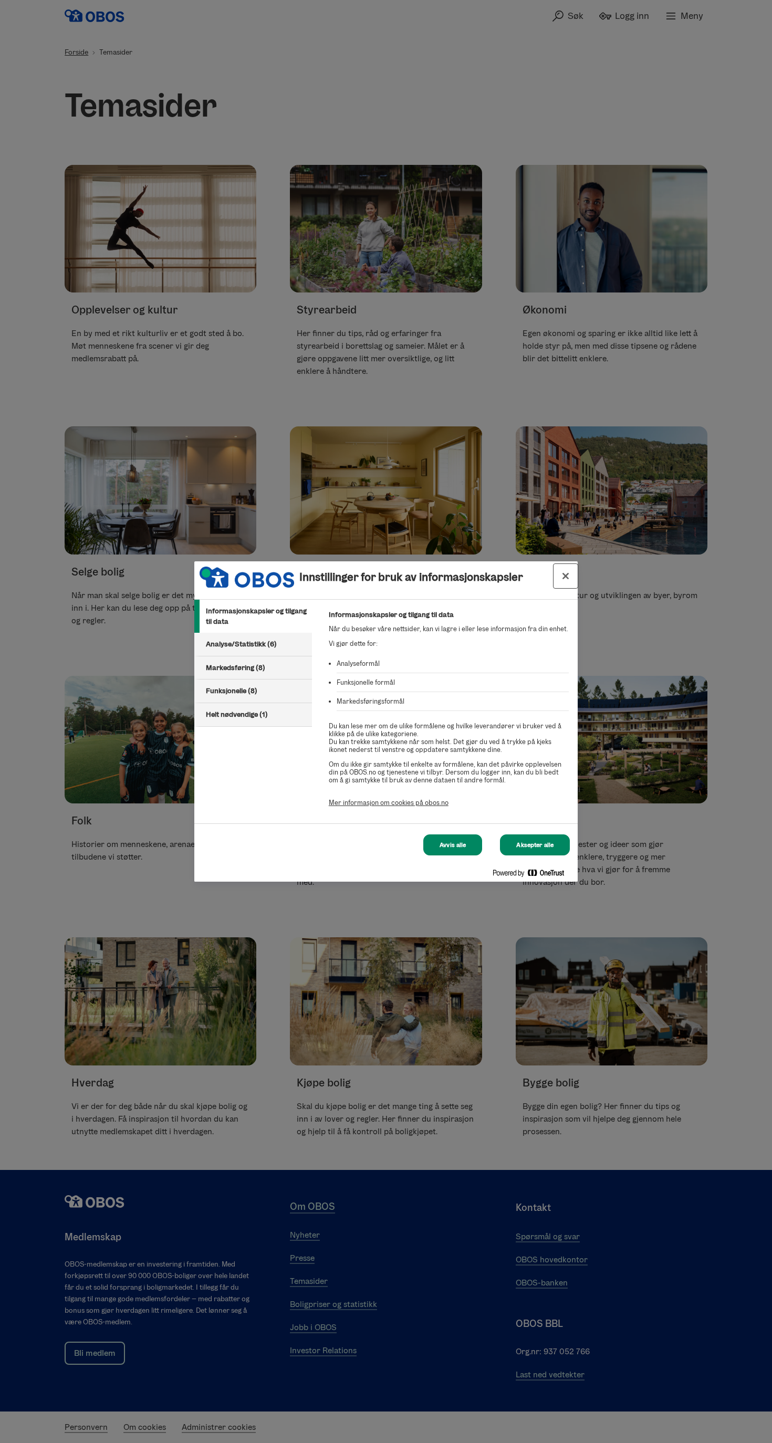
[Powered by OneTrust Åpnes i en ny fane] (532, 875)
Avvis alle (453, 845)
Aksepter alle (535, 845)
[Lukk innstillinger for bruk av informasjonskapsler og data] (565, 576)
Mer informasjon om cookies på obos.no (388, 803)
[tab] (253, 616)
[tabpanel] (449, 714)
